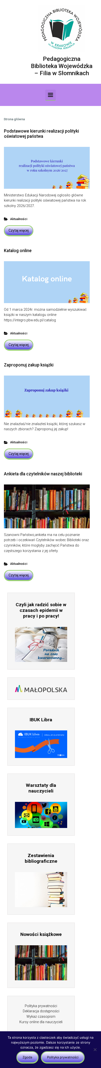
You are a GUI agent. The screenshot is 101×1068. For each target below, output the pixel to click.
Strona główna (14, 119)
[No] (94, 1049)
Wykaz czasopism (40, 1017)
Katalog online (18, 250)
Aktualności (18, 219)
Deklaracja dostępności (41, 1011)
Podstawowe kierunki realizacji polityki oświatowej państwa (41, 134)
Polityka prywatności (41, 1006)
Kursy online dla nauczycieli (41, 1022)
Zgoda (27, 1057)
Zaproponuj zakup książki (28, 364)
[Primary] (50, 95)
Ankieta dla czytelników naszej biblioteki (43, 473)
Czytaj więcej (19, 230)
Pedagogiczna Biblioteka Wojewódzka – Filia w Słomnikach (61, 66)
